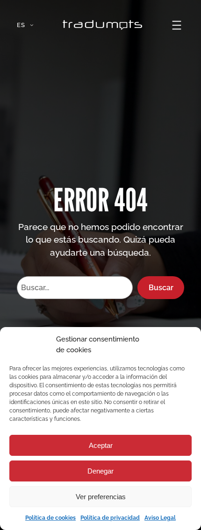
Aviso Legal (160, 518)
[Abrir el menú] (176, 25)
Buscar (161, 287)
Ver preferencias (101, 497)
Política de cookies (50, 518)
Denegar (100, 471)
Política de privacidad (110, 518)
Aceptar (101, 445)
